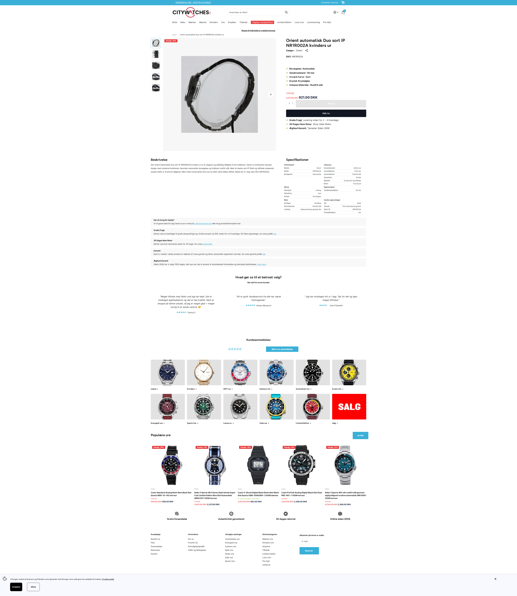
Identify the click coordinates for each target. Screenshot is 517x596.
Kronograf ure (231, 542)
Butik (174, 22)
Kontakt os (155, 539)
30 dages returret (286, 518)
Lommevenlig (313, 22)
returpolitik (207, 244)
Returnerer (155, 550)
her (274, 234)
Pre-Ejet (327, 22)
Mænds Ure (267, 539)
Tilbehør (244, 22)
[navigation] (156, 43)
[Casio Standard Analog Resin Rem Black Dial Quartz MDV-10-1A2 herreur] (171, 465)
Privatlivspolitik (108, 579)
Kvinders (214, 22)
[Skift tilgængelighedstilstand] (343, 3)
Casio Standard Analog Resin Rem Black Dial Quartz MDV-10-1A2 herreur (171, 493)
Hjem (174, 35)
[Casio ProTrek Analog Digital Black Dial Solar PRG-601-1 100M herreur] (302, 465)
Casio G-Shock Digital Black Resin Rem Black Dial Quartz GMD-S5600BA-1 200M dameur (258, 493)
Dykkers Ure (230, 546)
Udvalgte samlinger (233, 534)
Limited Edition (284, 22)
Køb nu (326, 113)
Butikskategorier (269, 534)
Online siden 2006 (340, 518)
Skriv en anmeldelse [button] (282, 349)
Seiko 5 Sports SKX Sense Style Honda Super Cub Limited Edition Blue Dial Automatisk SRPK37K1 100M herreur (214, 495)
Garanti (154, 554)
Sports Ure (230, 561)
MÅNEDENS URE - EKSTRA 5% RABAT (193, 2)
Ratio (182, 22)
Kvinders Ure (268, 542)
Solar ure (229, 557)
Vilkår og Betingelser (197, 550)
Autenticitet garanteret (231, 518)
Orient (299, 50)
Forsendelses (156, 546)
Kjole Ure (229, 550)
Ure (223, 22)
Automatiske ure (232, 539)
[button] (271, 94)
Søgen (286, 12)
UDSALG (266, 565)
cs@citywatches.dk (203, 223)
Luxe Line (299, 22)
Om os (191, 539)
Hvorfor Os (193, 542)
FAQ (153, 542)
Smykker (232, 22)
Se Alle (360, 435)
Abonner (309, 551)
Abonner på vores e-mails (312, 535)
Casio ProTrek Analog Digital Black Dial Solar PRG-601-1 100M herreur (301, 493)
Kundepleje (155, 534)
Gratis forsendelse (177, 518)
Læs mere (261, 264)
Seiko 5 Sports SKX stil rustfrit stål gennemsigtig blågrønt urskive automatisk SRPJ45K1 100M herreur (345, 495)
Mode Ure (229, 554)
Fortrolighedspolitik (196, 546)
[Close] (503, 579)
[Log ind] (335, 12)
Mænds (202, 22)
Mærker (192, 22)
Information (193, 534)
